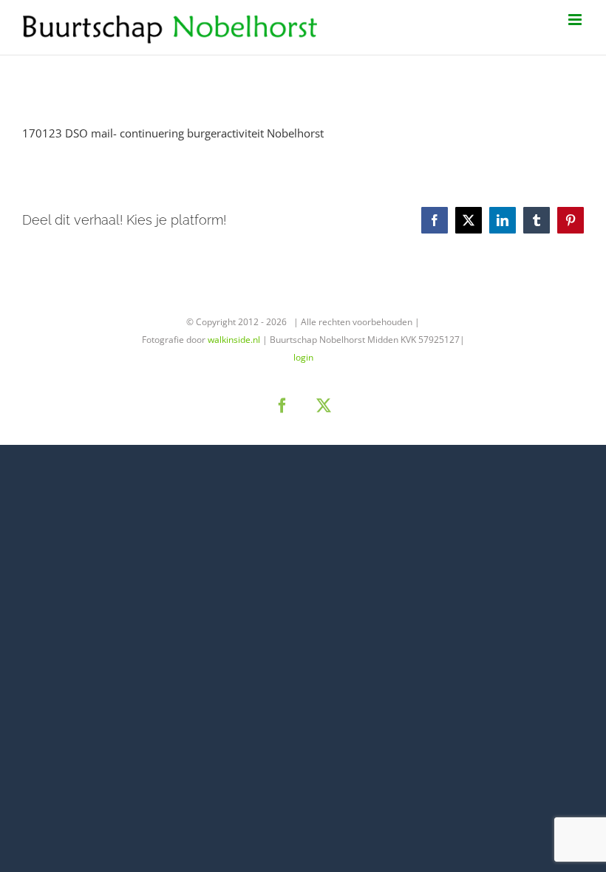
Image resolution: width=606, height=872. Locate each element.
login (303, 357)
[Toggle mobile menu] (576, 19)
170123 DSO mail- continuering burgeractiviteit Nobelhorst (173, 133)
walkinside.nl (234, 339)
